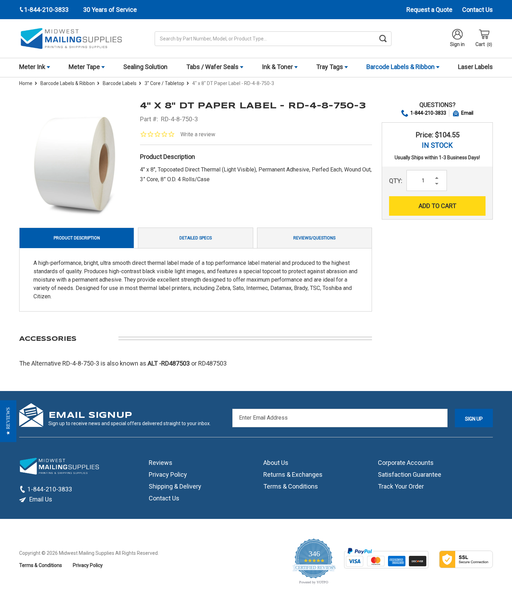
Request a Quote (429, 9)
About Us (275, 462)
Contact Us (477, 9)
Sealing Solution (145, 66)
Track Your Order (401, 486)
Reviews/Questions (314, 238)
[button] (8, 421)
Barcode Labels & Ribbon (401, 66)
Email (467, 113)
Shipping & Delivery (175, 486)
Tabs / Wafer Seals (213, 66)
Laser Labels (475, 66)
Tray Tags (330, 66)
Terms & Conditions (290, 486)
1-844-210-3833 (428, 113)
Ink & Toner (278, 66)
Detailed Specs (195, 238)
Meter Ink (33, 66)
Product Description (77, 238)
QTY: (395, 180)
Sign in (457, 44)
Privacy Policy (168, 474)
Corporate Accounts (406, 462)
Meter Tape (85, 66)
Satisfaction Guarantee (409, 474)
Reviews (160, 462)
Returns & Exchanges (293, 474)
